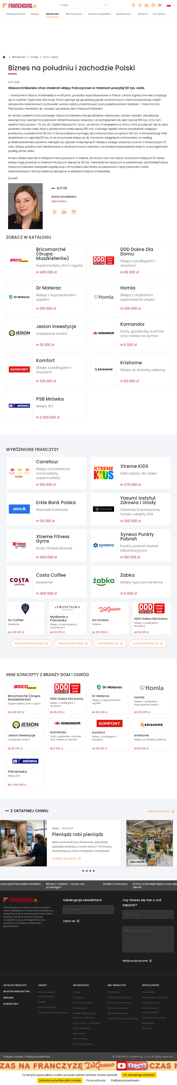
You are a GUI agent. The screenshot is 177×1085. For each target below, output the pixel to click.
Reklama (143, 14)
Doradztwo (159, 14)
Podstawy (113, 992)
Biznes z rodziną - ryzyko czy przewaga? (42, 885)
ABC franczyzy (74, 14)
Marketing (148, 1023)
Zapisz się (69, 921)
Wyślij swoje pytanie (135, 960)
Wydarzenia (80, 1008)
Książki (42, 1001)
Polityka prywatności (37, 1056)
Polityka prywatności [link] (125, 1080)
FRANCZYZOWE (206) (71, 643)
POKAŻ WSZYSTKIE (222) (29, 643)
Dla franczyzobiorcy (119, 997)
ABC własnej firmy (118, 1013)
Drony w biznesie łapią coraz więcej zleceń (133, 885)
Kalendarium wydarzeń (155, 997)
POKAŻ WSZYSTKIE (158, 811)
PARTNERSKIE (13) (108, 643)
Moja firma (79, 1033)
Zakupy (35, 14)
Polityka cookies (13, 1056)
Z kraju (34, 57)
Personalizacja (96, 1080)
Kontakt (146, 1028)
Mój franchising (81, 1028)
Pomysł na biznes (83, 1044)
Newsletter (148, 992)
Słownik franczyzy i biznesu (123, 1018)
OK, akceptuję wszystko (139, 1075)
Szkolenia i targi (47, 1007)
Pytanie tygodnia (83, 1002)
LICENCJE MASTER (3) (146, 643)
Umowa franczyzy (118, 1008)
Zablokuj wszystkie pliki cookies (60, 1080)
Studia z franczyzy (92, 884)
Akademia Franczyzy (154, 1017)
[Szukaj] (105, 5)
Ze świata (78, 997)
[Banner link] (88, 36)
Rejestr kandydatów (99, 14)
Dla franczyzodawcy (119, 1002)
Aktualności (52, 14)
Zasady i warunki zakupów (53, 1012)
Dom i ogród (50, 57)
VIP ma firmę (80, 1038)
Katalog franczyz (16, 14)
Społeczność (123, 14)
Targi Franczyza (151, 1002)
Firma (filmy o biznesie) (86, 1023)
